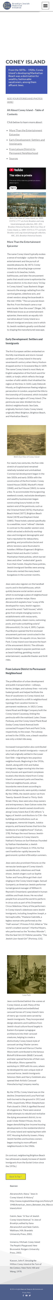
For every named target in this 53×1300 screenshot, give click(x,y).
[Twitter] (30, 1295)
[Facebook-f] (23, 1295)
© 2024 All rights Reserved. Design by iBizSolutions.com (26, 1289)
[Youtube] (26, 1295)
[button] (45, 5)
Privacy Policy (26, 1293)
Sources (13, 158)
